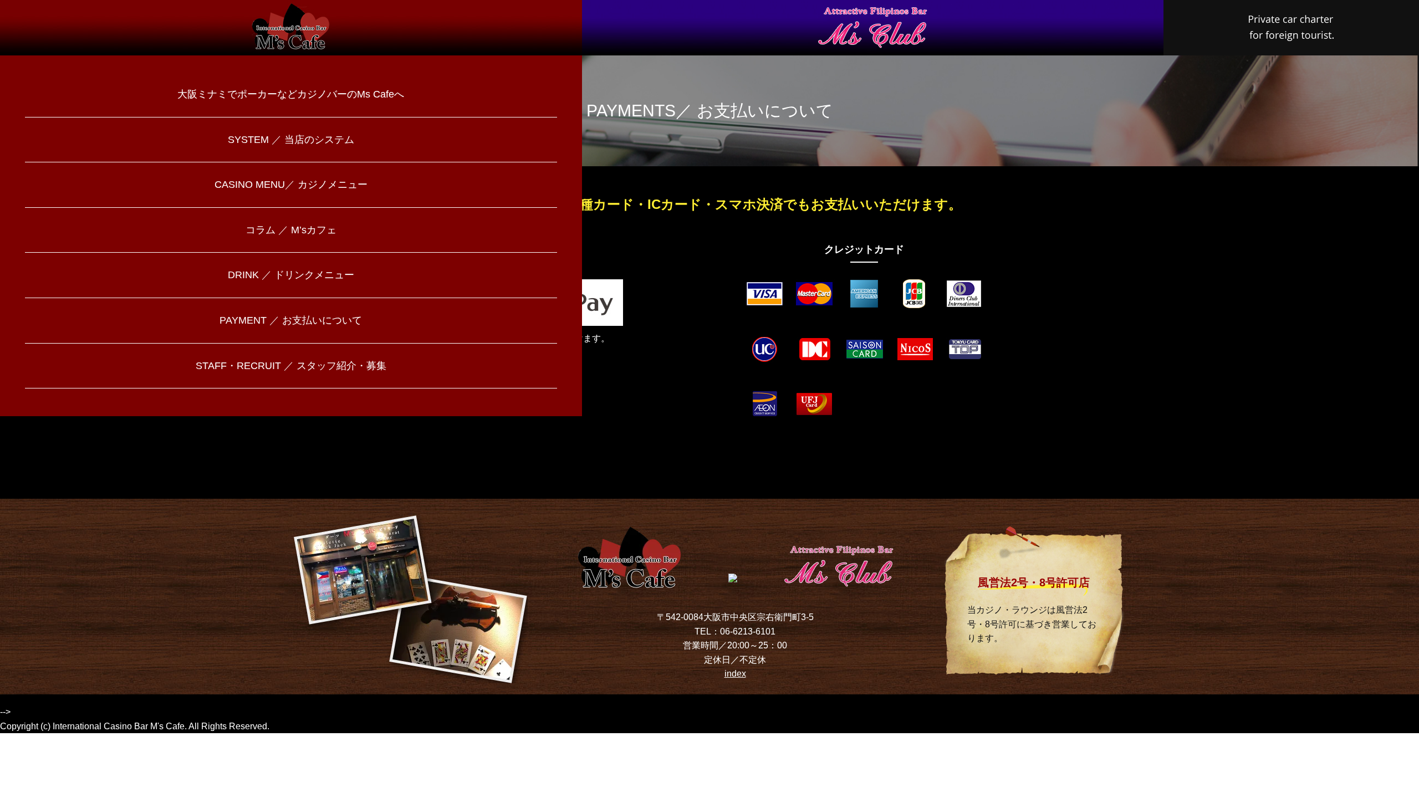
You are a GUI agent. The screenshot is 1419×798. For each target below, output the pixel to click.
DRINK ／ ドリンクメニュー (291, 274)
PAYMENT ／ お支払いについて (291, 320)
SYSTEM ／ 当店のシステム (291, 139)
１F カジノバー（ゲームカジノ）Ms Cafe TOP (291, 27)
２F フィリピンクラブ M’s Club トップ (873, 27)
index (735, 673)
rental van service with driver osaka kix (1291, 27)
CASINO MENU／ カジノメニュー (291, 184)
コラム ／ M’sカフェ (291, 230)
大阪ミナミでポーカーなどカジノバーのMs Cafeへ (290, 94)
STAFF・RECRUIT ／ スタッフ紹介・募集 (291, 365)
